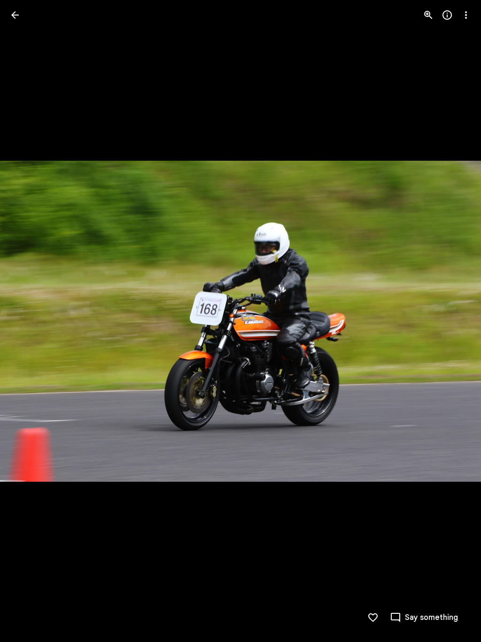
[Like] (373, 617)
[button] (26, 321)
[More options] (466, 15)
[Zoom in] (428, 15)
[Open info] (447, 15)
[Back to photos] (15, 15)
